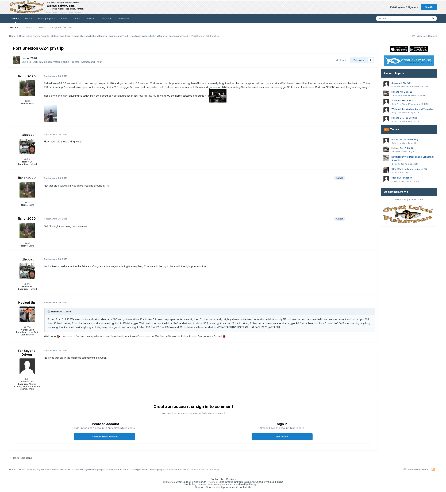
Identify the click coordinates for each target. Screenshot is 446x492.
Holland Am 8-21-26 (401, 91)
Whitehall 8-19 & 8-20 (402, 100)
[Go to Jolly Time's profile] (386, 102)
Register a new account (105, 436)
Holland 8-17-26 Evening (404, 117)
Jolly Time (396, 104)
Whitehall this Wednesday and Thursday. (412, 109)
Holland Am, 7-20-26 (402, 148)
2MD (393, 172)
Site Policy (190, 484)
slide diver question (401, 177)
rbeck (394, 164)
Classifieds (106, 18)
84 (28, 101)
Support (199, 487)
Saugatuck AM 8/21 (401, 83)
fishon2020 (29, 58)
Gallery (29, 27)
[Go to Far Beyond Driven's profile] (27, 366)
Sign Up (429, 7)
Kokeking (395, 181)
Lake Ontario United (230, 481)
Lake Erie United (253, 481)
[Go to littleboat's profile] (27, 146)
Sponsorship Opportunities (221, 487)
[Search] (433, 18)
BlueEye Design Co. (250, 484)
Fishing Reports (46, 18)
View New (123, 18)
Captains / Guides (62, 27)
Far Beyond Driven (27, 352)
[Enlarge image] (59, 336)
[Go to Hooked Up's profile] (27, 314)
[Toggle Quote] (49, 311)
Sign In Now (282, 436)
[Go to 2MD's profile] (386, 170)
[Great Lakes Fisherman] (409, 214)
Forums (14, 27)
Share (342, 60)
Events (42, 27)
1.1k (28, 159)
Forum (28, 18)
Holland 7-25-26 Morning (404, 139)
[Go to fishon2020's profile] (16, 60)
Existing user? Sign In (403, 7)
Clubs (77, 18)
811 (28, 379)
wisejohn (395, 86)
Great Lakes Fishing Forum (191, 481)
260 (28, 327)
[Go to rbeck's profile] (386, 158)
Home (15, 18)
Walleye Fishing (274, 481)
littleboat (27, 135)
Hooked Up (26, 302)
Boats (64, 18)
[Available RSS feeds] (433, 469)
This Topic (418, 18)
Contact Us (216, 479)
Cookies (231, 479)
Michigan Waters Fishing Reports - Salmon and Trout (71, 61)
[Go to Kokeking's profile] (386, 179)
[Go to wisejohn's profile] (386, 84)
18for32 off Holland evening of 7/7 (409, 169)
